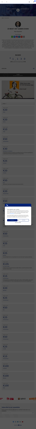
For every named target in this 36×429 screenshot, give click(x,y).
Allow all (12, 220)
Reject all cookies (18, 222)
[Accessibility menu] (35, 1)
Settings (23, 220)
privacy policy (12, 213)
